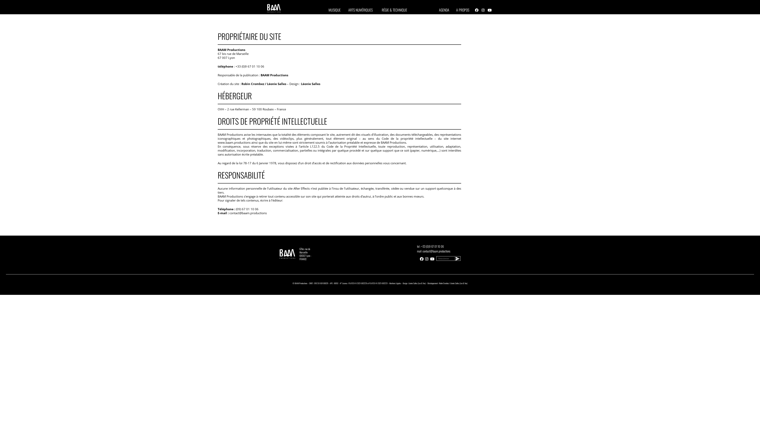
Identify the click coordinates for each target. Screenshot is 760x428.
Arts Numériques (360, 9)
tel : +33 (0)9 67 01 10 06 (430, 246)
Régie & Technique (394, 9)
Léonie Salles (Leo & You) (417, 283)
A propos (462, 9)
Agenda (444, 9)
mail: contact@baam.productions (433, 251)
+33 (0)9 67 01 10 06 (250, 66)
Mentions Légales (395, 283)
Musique (335, 9)
